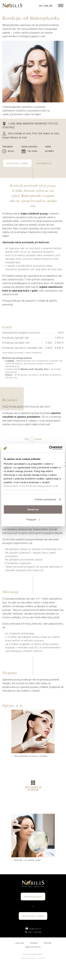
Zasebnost (42, 958)
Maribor (34, 943)
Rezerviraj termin (17, 163)
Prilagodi (31, 519)
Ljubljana (19, 943)
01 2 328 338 (45, 5)
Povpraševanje (33, 897)
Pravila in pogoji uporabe (28, 958)
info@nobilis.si (35, 929)
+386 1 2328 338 (35, 932)
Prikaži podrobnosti (45, 499)
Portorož (47, 943)
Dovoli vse (33, 509)
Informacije (44, 163)
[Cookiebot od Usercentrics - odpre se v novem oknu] (49, 448)
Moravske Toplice (33, 947)
